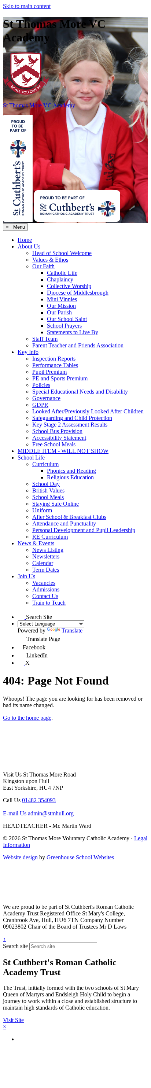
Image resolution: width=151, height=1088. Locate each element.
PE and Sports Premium (60, 378)
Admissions (45, 589)
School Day (46, 484)
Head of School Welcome (62, 253)
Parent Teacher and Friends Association (78, 345)
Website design (20, 857)
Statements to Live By (72, 332)
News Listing (47, 550)
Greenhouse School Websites (80, 857)
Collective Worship (69, 286)
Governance (46, 398)
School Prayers (64, 325)
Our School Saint (67, 319)
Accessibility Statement (59, 438)
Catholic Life (62, 273)
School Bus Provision (57, 431)
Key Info (28, 352)
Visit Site (13, 1020)
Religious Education (70, 477)
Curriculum (45, 464)
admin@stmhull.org (38, 813)
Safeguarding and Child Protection (72, 418)
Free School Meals (54, 444)
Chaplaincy (60, 279)
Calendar (42, 563)
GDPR (40, 405)
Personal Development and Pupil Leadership (83, 530)
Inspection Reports (54, 358)
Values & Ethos (50, 260)
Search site (15, 946)
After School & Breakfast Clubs (69, 517)
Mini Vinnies (62, 299)
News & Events (36, 543)
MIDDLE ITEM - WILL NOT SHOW (63, 451)
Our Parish (59, 312)
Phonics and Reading (71, 471)
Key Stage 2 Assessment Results (69, 424)
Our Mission (61, 306)
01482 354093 (39, 800)
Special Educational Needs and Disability (80, 391)
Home (25, 240)
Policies (41, 385)
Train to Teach (49, 603)
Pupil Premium (49, 372)
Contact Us (45, 596)
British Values (48, 490)
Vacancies (43, 583)
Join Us (26, 576)
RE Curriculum (50, 537)
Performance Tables (55, 365)
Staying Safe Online (55, 504)
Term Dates (45, 570)
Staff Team (45, 339)
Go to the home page (27, 718)
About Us (29, 246)
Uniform (42, 510)
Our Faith (43, 266)
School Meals (48, 497)
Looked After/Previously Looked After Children (88, 411)
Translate (72, 630)
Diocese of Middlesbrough (77, 292)
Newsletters (45, 556)
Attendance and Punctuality (64, 523)
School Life (31, 457)
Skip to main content (27, 6)
